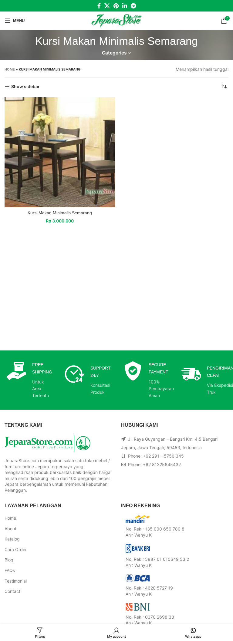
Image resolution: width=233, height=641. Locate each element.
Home (10, 69)
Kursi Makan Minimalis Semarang (60, 212)
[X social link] (107, 5)
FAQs (10, 570)
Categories (114, 53)
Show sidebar (25, 86)
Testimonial (16, 580)
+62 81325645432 (162, 464)
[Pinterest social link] (116, 5)
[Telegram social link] (133, 5)
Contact (12, 591)
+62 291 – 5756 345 (163, 456)
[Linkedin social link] (124, 5)
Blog (9, 559)
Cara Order (16, 549)
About (10, 528)
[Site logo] (116, 20)
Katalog (12, 538)
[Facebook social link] (99, 5)
